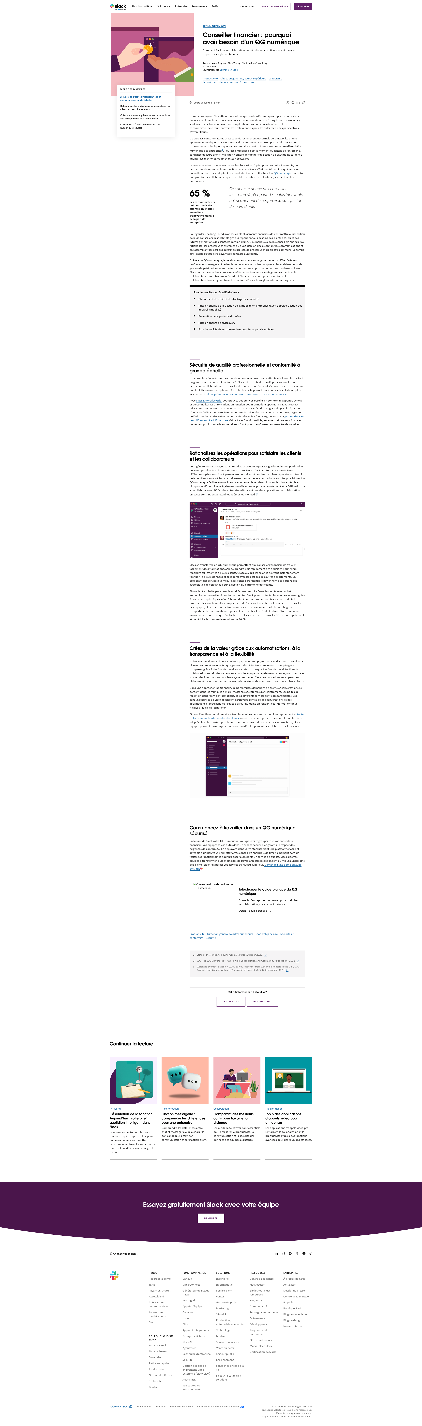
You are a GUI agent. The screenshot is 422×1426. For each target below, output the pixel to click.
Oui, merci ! (231, 1001)
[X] (297, 1254)
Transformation (214, 25)
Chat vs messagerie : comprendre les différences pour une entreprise (183, 1118)
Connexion (247, 6)
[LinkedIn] (298, 102)
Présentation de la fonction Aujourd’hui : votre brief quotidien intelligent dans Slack (131, 1120)
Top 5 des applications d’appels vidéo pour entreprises (283, 1118)
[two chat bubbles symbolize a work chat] (185, 1080)
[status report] (236, 1080)
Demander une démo (274, 6)
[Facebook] (292, 102)
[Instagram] (283, 1254)
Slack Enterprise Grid (209, 400)
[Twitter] (287, 102)
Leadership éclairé (267, 934)
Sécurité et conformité (227, 82)
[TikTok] (310, 1254)
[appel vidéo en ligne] (288, 1080)
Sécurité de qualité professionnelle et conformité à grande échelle (140, 98)
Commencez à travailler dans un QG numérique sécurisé (140, 126)
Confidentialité (143, 1406)
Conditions (160, 1406)
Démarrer (303, 6)
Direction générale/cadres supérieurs (243, 78)
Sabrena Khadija (229, 69)
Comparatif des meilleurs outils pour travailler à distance (233, 1118)
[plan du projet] (133, 1080)
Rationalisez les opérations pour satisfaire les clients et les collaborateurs (145, 107)
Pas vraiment (262, 1001)
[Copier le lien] (303, 102)
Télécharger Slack (119, 1406)
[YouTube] (303, 1254)
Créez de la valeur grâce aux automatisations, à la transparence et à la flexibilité (145, 117)
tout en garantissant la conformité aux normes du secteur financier (245, 394)
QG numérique (283, 173)
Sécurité (249, 82)
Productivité (210, 78)
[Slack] (118, 6)
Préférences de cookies (181, 1406)
